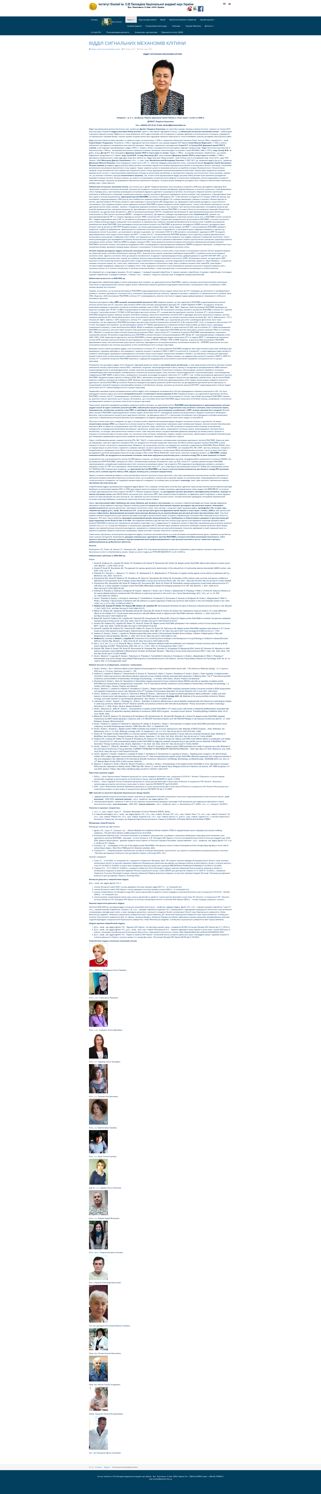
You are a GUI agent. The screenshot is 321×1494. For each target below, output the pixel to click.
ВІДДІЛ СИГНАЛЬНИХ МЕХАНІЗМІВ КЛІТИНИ (137, 43)
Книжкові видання (134, 26)
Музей (162, 19)
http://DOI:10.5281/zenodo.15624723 (127, 761)
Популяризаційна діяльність (118, 32)
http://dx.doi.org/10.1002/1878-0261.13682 (184, 731)
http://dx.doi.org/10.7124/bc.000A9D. (112, 653)
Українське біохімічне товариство (182, 19)
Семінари (176, 26)
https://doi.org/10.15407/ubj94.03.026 (154, 641)
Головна (94, 19)
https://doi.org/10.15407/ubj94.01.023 (161, 636)
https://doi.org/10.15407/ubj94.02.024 (112, 615)
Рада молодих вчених (147, 19)
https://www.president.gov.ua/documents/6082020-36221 (201, 932)
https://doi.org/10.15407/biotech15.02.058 (140, 626)
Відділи (130, 19)
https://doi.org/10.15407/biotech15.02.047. (161, 621)
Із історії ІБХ (96, 32)
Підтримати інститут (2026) (172, 32)
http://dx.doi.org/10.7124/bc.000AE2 (198, 736)
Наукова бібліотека (193, 26)
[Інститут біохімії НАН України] (142, 7)
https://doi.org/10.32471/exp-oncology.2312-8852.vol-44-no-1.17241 (193, 631)
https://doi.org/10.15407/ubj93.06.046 (109, 588)
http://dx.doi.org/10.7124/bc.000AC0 (184, 743)
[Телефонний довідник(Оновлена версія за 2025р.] (189, 8)
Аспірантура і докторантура (146, 32)
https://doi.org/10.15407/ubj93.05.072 (130, 608)
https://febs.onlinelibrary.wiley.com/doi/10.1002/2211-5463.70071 (142, 769)
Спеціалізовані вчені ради (156, 26)
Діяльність (209, 26)
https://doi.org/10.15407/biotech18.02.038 (121, 751)
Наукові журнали (207, 19)
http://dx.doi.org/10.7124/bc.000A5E (217, 580)
